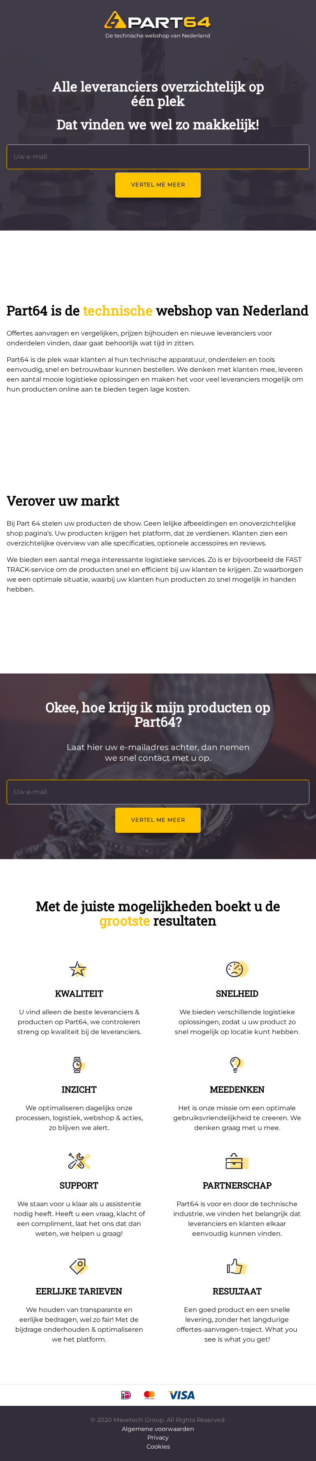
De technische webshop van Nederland (157, 36)
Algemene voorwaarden (158, 1429)
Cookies (158, 1446)
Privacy (158, 1437)
